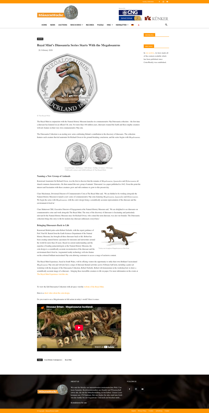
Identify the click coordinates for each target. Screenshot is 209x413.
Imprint (133, 411)
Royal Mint (68, 360)
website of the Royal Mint (94, 286)
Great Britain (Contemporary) (53, 360)
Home (44, 25)
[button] (166, 25)
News (52, 25)
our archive (150, 53)
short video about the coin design (56, 293)
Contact (167, 411)
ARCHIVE (149, 46)
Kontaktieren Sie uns (79, 402)
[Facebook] (159, 1)
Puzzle (100, 25)
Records (90, 25)
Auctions (62, 25)
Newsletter (121, 25)
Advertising (159, 411)
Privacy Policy (142, 411)
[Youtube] (167, 1)
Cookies (151, 411)
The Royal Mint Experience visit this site (52, 274)
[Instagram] (163, 1)
